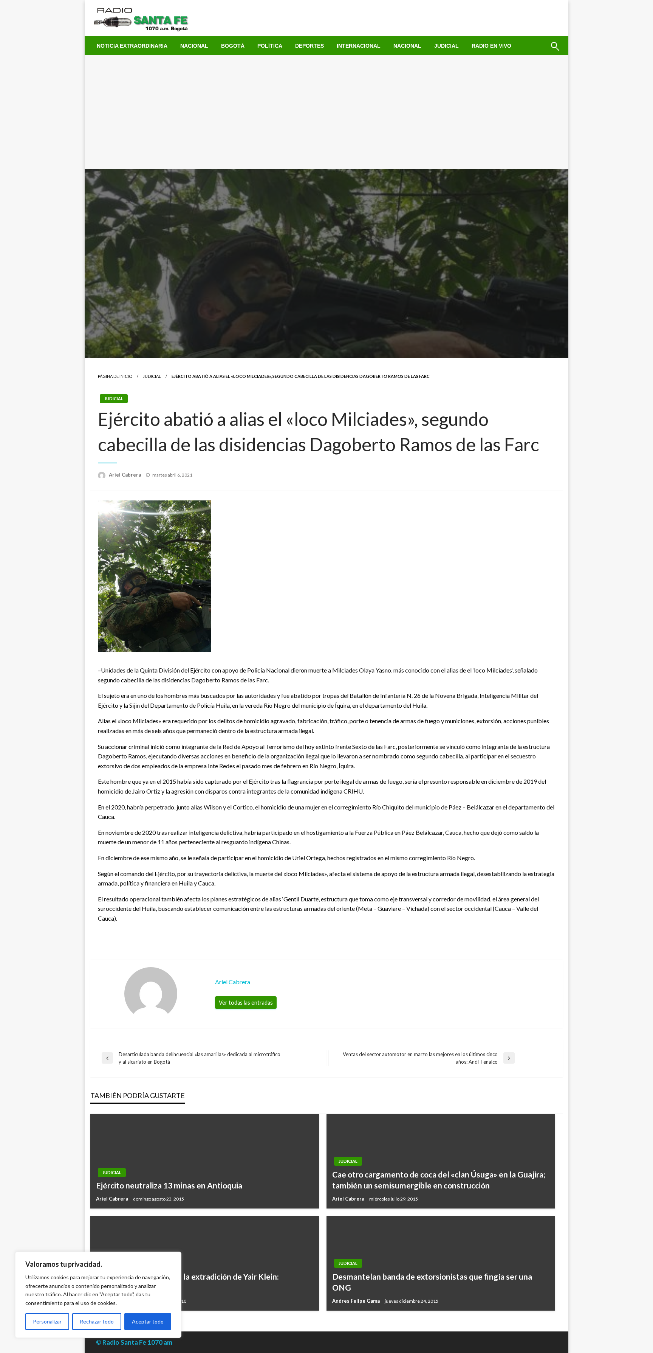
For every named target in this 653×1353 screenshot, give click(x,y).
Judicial (446, 46)
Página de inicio (115, 376)
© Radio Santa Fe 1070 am (134, 1342)
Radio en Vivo (491, 46)
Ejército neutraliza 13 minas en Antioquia (169, 1185)
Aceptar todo (148, 1321)
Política (269, 46)
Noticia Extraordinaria (132, 46)
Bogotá (232, 46)
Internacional (359, 46)
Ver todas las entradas (246, 1002)
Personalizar (47, 1321)
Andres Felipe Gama (356, 1301)
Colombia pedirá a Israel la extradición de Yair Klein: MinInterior (187, 1282)
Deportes (309, 46)
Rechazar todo (97, 1321)
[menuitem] (132, 45)
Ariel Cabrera (125, 475)
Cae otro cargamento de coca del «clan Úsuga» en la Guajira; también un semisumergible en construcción (438, 1180)
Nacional (194, 46)
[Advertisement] (326, 112)
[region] (98, 1295)
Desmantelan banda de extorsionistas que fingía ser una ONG (432, 1282)
